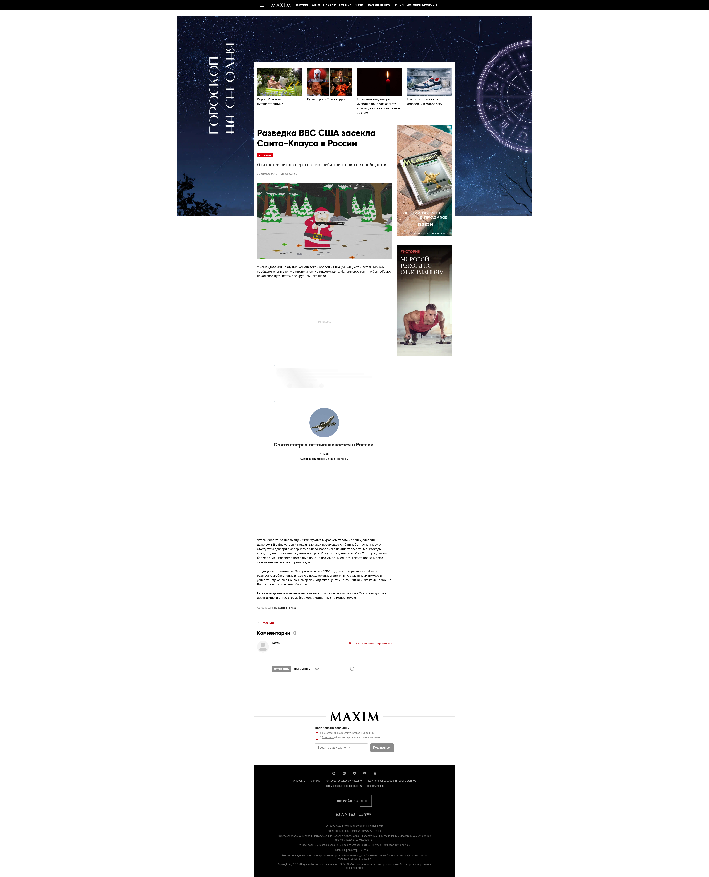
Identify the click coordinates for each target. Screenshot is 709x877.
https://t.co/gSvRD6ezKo (368, 367)
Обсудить (291, 173)
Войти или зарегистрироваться (370, 643)
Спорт (359, 5)
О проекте (299, 780)
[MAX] (333, 772)
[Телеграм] (354, 772)
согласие (330, 733)
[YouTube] (364, 772)
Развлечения (379, 5)
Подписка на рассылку (332, 728)
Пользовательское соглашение (343, 780)
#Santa (262, 367)
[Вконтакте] (344, 772)
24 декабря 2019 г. (352, 371)
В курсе (302, 5)
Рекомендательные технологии (343, 785)
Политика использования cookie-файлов (391, 780)
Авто (316, 5)
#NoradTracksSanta (323, 367)
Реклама (314, 780)
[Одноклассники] (375, 772)
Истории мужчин (422, 5)
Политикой (328, 737)
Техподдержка (375, 785)
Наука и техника (337, 5)
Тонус (398, 5)
